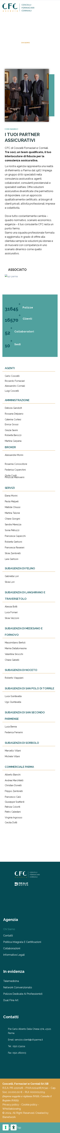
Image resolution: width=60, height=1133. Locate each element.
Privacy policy (10, 1104)
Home (5, 43)
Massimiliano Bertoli (15, 642)
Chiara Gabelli (12, 660)
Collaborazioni (11, 948)
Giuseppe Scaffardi (14, 802)
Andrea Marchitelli (14, 780)
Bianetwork (9, 1117)
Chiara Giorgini (12, 518)
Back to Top (14, 1127)
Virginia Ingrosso (13, 817)
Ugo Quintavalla (13, 702)
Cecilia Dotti (11, 822)
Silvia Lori (10, 582)
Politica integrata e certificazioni (22, 941)
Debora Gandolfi (13, 408)
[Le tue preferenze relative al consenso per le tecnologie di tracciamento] (6, 1127)
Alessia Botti (11, 606)
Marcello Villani (13, 750)
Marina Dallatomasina (16, 648)
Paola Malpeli (12, 501)
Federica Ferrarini (14, 732)
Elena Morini (11, 495)
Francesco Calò (13, 797)
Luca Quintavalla (13, 696)
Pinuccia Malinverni (14, 477)
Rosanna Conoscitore (16, 464)
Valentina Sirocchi (14, 654)
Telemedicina (11, 981)
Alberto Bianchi (12, 774)
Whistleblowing (11, 1108)
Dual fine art (10, 1000)
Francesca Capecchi (15, 536)
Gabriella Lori (12, 576)
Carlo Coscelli (12, 376)
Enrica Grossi (11, 424)
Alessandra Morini (14, 455)
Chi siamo (9, 929)
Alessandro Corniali (15, 386)
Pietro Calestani (13, 811)
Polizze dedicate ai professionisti (22, 993)
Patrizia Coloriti (12, 807)
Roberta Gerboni (13, 541)
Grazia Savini (11, 430)
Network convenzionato (17, 987)
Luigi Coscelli (12, 391)
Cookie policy (29, 1104)
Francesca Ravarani (14, 547)
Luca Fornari (11, 612)
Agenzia (14, 43)
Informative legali (14, 954)
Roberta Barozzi (13, 435)
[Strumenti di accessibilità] (14, 1127)
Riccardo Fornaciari (15, 381)
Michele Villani (12, 756)
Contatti (8, 935)
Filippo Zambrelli (14, 791)
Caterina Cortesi (13, 419)
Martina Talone (12, 513)
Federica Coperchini (15, 469)
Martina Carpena (13, 441)
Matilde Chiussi (12, 507)
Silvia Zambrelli (13, 553)
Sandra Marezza (13, 524)
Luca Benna (11, 726)
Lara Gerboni (11, 559)
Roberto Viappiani (14, 678)
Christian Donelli (13, 785)
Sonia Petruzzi (12, 530)
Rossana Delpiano (14, 413)
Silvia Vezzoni (12, 618)
